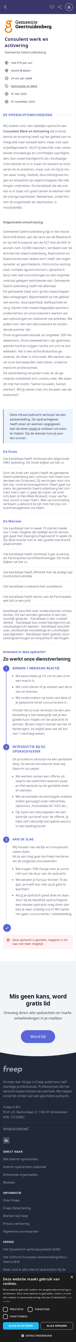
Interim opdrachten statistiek (24, 1167)
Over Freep (11, 1200)
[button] (38, 1336)
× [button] (71, 1277)
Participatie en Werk (24, 86)
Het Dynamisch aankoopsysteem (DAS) (31, 1249)
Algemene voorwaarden (21, 1231)
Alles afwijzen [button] (57, 1325)
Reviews (9, 1182)
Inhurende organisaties (20, 1174)
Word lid (38, 1036)
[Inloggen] (69, 7)
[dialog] (38, 1307)
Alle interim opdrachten (20, 1159)
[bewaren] (51, 7)
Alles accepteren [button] (21, 1325)
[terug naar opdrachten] (24, 7)
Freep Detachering (17, 1208)
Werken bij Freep (15, 1216)
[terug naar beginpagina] (38, 1069)
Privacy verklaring (16, 1223)
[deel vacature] (59, 7)
